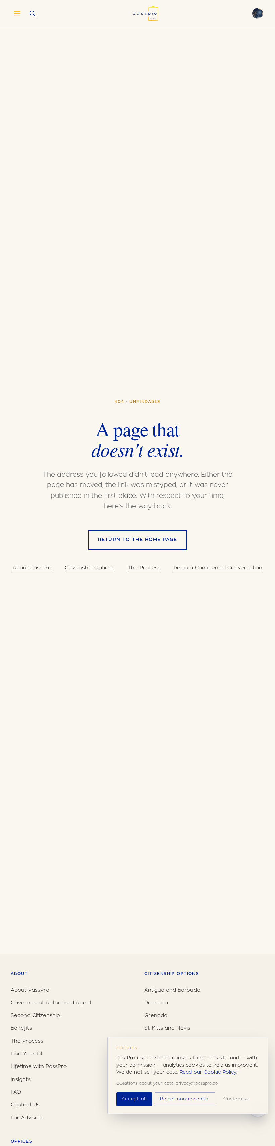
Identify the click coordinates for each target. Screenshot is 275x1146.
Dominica (156, 1002)
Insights (21, 1079)
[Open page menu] (17, 13)
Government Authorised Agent (51, 1002)
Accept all (134, 1099)
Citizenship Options (89, 567)
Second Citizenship (35, 1015)
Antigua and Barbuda (172, 990)
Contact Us (25, 1104)
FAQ (16, 1092)
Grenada (155, 1015)
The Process (144, 567)
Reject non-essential (185, 1099)
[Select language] (257, 13)
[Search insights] (32, 13)
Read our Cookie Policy (208, 1072)
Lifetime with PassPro (39, 1066)
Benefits (21, 1028)
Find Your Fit (27, 1053)
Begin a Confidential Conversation (218, 567)
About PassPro (32, 567)
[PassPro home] (145, 13)
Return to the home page (137, 539)
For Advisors (27, 1117)
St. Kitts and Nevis (167, 1028)
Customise (236, 1099)
